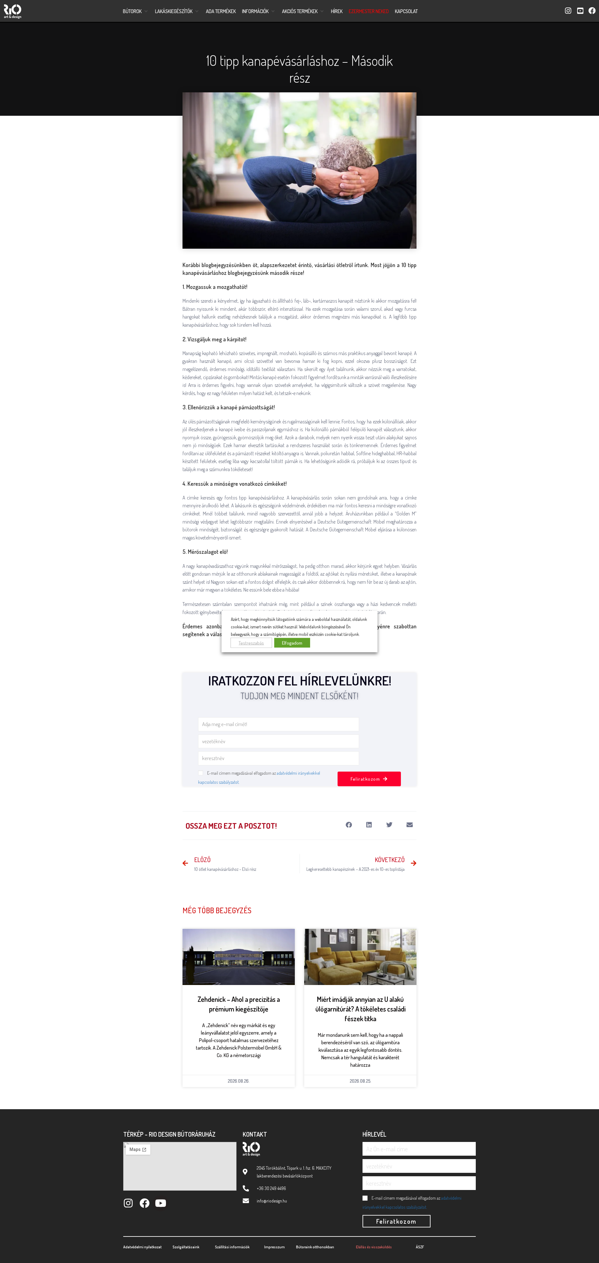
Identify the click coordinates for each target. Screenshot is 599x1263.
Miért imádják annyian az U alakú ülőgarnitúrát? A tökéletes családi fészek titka (360, 1009)
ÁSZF (420, 1247)
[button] (136, 11)
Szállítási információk (232, 1247)
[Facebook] (144, 1203)
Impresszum (274, 1247)
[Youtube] (160, 1203)
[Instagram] (128, 1203)
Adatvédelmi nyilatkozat (142, 1247)
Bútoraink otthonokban (315, 1247)
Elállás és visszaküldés (374, 1247)
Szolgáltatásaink (186, 1247)
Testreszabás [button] (251, 643)
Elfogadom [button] (292, 643)
